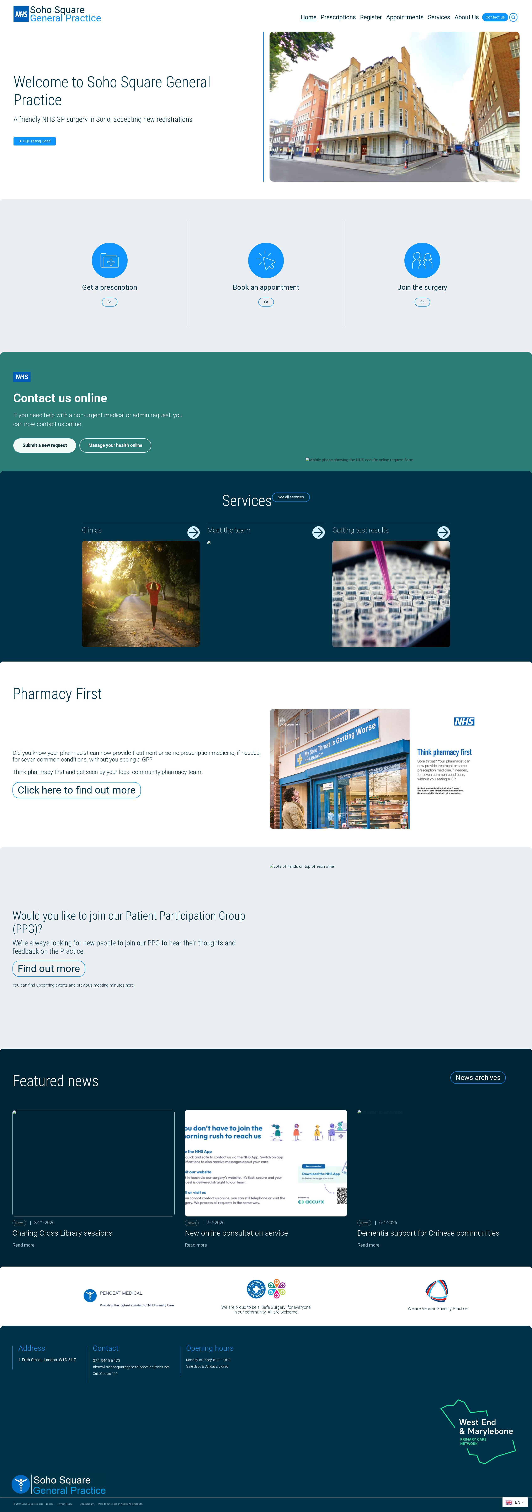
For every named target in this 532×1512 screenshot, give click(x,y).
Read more (23, 1245)
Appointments (405, 17)
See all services (291, 497)
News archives (478, 1077)
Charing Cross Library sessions (62, 1233)
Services (439, 17)
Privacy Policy (65, 1504)
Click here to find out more (77, 790)
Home (308, 17)
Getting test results (360, 530)
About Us (466, 17)
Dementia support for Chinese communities (428, 1233)
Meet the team (228, 530)
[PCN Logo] (454, 1431)
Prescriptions (338, 17)
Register (371, 17)
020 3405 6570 (106, 1360)
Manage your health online (115, 445)
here (130, 985)
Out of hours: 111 (105, 1374)
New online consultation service (236, 1233)
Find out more (49, 969)
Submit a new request (44, 445)
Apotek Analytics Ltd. (132, 1504)
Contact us (495, 17)
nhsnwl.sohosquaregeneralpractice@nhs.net (131, 1367)
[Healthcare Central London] (454, 1484)
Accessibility (87, 1504)
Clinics (92, 530)
